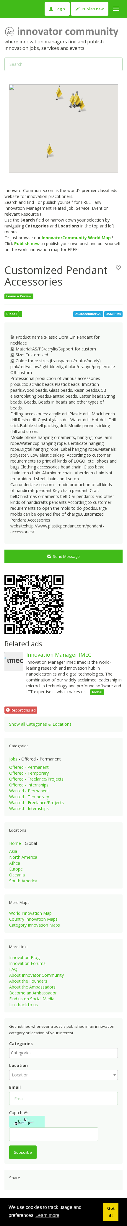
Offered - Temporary (29, 773)
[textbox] (65, 1053)
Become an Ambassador (33, 993)
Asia (13, 851)
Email (15, 1087)
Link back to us (23, 1004)
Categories (21, 1043)
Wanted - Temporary (29, 796)
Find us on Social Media (31, 999)
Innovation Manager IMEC (58, 654)
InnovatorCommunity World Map (76, 237)
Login (60, 9)
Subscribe (23, 1152)
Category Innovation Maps (34, 925)
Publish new (92, 9)
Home (15, 843)
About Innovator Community (36, 975)
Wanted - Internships (29, 808)
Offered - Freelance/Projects (36, 779)
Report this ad (23, 710)
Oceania (17, 875)
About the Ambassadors (32, 987)
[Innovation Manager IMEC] (13, 661)
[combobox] (63, 1053)
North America (23, 857)
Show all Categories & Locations (40, 724)
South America (23, 881)
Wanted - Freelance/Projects (36, 802)
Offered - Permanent (29, 767)
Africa (14, 863)
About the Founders (28, 981)
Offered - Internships (28, 785)
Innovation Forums (27, 963)
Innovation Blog (24, 957)
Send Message (65, 556)
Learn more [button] (47, 1215)
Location (18, 1065)
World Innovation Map (30, 913)
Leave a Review (18, 296)
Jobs (13, 759)
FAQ (13, 969)
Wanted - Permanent (29, 791)
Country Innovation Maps (33, 919)
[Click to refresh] (27, 1121)
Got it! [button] (111, 1212)
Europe (16, 869)
